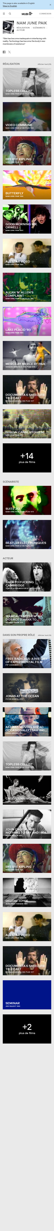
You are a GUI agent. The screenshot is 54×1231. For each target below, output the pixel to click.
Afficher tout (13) (44, 635)
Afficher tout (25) (44, 64)
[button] (4, 13)
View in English (10, 6)
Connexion (45, 14)
